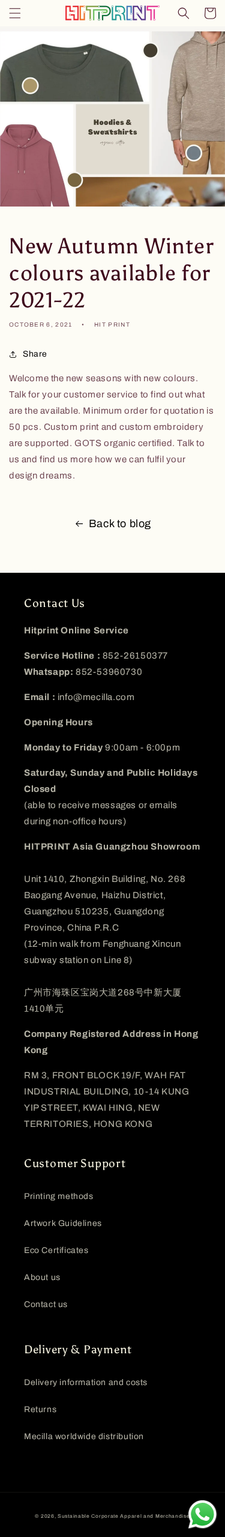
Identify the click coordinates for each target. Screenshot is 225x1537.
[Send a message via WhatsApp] (202, 1514)
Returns (40, 1409)
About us (42, 1277)
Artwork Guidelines (63, 1223)
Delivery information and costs (86, 1382)
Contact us (46, 1304)
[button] (15, 13)
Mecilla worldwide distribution (84, 1436)
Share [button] (35, 353)
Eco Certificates (56, 1250)
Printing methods (59, 1196)
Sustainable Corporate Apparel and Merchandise (124, 1516)
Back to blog (120, 524)
